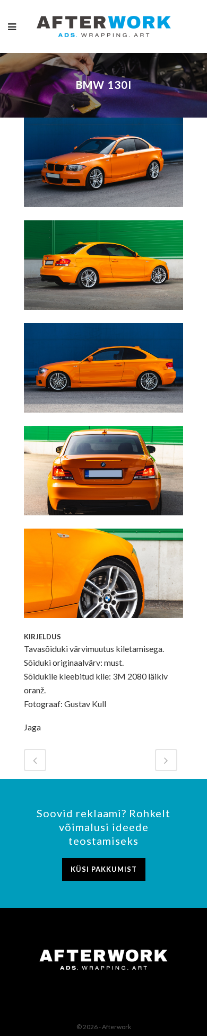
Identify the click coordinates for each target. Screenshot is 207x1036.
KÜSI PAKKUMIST (104, 869)
